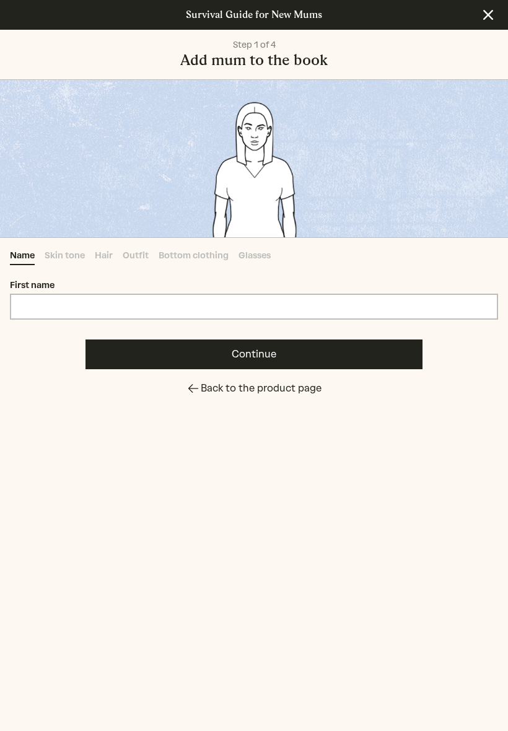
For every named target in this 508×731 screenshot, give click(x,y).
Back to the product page (261, 388)
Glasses (255, 255)
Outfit (136, 255)
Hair (104, 255)
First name (32, 285)
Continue (254, 354)
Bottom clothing (194, 255)
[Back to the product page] (488, 15)
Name (22, 255)
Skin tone (65, 255)
